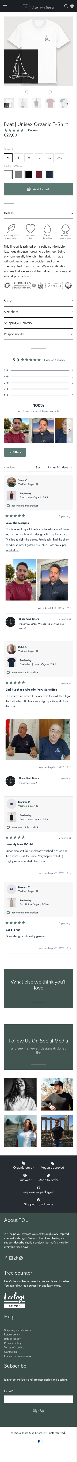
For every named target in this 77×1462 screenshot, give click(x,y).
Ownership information (18, 1356)
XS (8, 158)
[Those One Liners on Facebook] (6, 1259)
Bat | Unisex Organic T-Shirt (34, 904)
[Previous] (28, 92)
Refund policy (12, 1339)
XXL (59, 158)
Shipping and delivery (17, 1330)
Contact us (10, 1352)
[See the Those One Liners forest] (14, 1300)
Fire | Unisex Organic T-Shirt (34, 497)
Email (9, 1391)
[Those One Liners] (38, 6)
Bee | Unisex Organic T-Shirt (34, 819)
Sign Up (38, 1410)
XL (49, 158)
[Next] (49, 92)
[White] (8, 174)
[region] (38, 430)
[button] (21, 130)
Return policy (12, 1334)
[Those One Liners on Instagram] (11, 1259)
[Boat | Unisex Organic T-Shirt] (38, 51)
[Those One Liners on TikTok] (16, 1259)
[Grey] (18, 174)
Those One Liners (32, 1433)
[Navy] (49, 174)
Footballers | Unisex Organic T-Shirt (38, 664)
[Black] (28, 174)
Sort (39, 467)
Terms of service (14, 1347)
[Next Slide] (70, 430)
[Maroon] (39, 174)
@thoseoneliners (38, 1031)
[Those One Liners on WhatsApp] (21, 1259)
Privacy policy (12, 1343)
